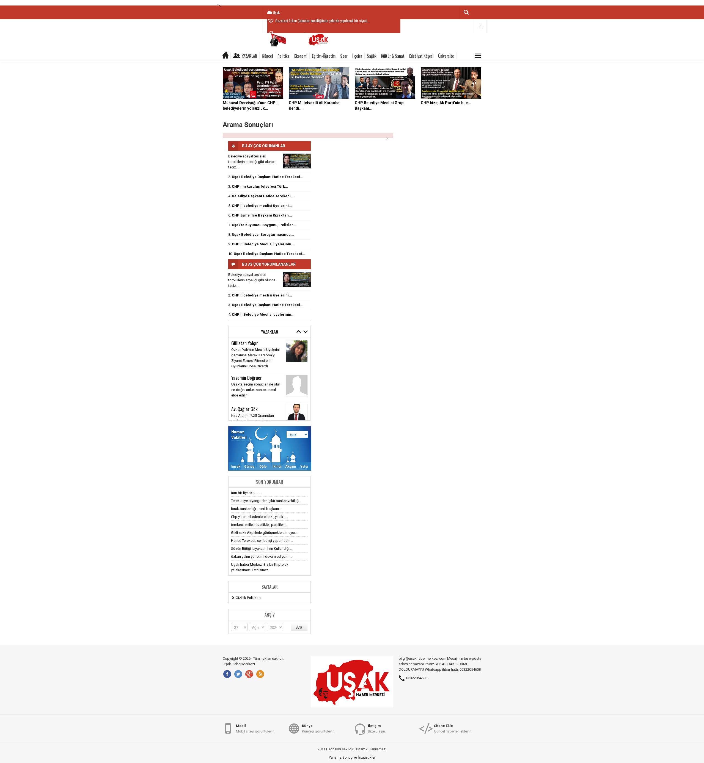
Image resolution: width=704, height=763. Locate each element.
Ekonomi (300, 56)
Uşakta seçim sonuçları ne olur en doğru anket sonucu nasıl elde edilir (255, 389)
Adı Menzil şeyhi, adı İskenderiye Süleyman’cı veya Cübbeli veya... (320, 26)
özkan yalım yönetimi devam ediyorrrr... (261, 556)
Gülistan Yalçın (244, 342)
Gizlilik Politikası (248, 598)
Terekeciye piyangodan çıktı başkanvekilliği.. (266, 501)
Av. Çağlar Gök (244, 408)
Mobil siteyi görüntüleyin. (255, 728)
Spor (344, 56)
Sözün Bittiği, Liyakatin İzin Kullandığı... (261, 548)
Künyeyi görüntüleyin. (318, 728)
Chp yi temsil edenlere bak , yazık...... (259, 517)
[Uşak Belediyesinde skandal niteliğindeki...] (297, 161)
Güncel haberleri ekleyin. (453, 728)
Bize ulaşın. (377, 728)
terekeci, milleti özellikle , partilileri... (259, 525)
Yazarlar (249, 56)
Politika (283, 56)
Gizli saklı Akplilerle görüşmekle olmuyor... (264, 533)
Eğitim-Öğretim (324, 56)
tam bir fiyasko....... (245, 493)
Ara (299, 627)
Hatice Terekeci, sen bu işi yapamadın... (262, 541)
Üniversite (446, 56)
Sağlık (371, 56)
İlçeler (357, 56)
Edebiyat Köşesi (421, 56)
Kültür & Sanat (393, 56)
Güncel (267, 56)
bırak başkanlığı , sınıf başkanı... (256, 509)
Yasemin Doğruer (246, 377)
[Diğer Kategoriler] (478, 55)
